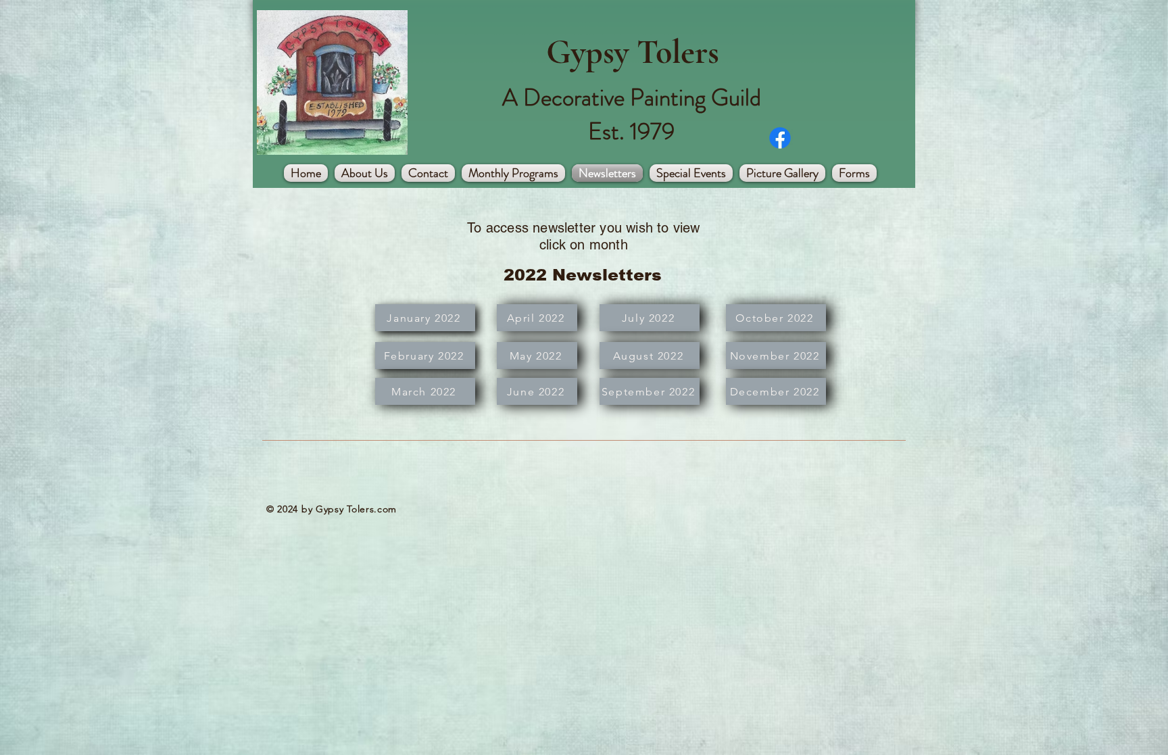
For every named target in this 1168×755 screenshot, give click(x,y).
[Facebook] (780, 138)
